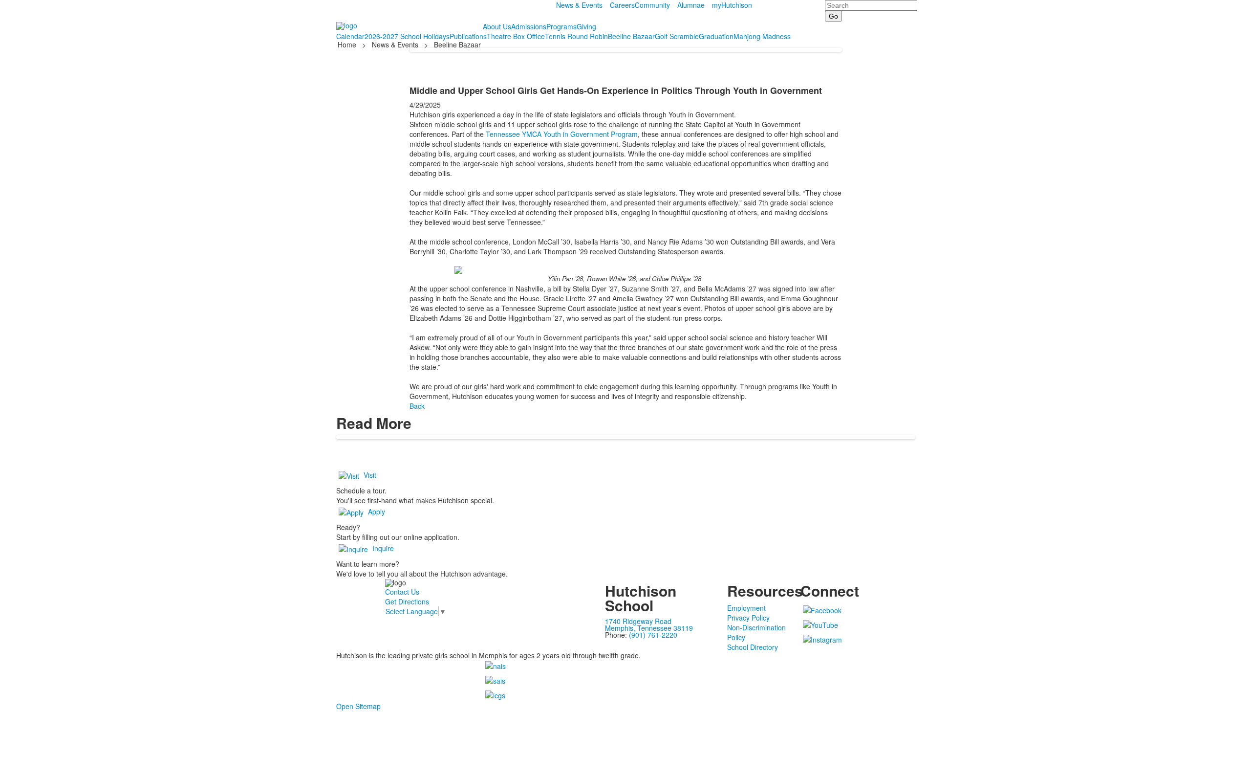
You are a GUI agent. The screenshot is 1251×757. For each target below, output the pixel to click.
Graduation (716, 36)
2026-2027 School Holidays (407, 36)
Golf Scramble (677, 36)
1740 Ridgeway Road (638, 621)
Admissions (528, 26)
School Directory (752, 647)
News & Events (579, 5)
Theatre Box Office (516, 36)
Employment (746, 608)
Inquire (383, 548)
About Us (497, 26)
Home (348, 44)
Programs (561, 26)
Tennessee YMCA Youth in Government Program (562, 134)
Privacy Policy (748, 618)
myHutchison (732, 5)
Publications (468, 36)
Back (417, 406)
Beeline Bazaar (631, 36)
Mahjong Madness (762, 36)
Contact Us (402, 592)
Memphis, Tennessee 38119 (649, 628)
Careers (622, 5)
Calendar (350, 36)
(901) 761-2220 (653, 635)
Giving (586, 26)
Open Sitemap (358, 706)
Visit (370, 475)
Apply (376, 511)
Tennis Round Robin (576, 36)
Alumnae (691, 5)
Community (652, 5)
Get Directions (407, 601)
